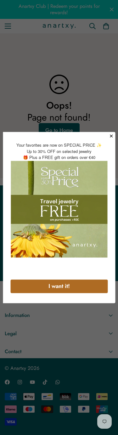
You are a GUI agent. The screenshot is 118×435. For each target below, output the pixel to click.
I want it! (59, 286)
